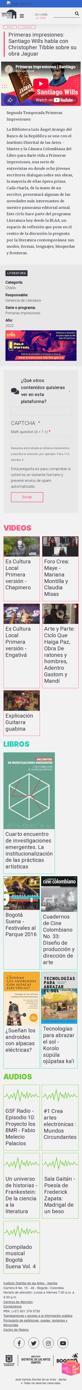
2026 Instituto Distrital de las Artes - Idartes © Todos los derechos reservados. (41, 1381)
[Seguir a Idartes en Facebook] (19, 1342)
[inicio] (9, 14)
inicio (10, 27)
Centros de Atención (18, 1301)
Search (77, 17)
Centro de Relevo (16, 1329)
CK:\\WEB (41, 14)
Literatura (27, 27)
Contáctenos (12, 1306)
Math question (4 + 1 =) (29, 432)
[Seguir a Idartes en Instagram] (48, 1342)
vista (22, 568)
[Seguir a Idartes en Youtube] (62, 1342)
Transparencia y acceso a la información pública (37, 1315)
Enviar (27, 497)
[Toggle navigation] (21, 16)
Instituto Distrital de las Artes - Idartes (30, 1283)
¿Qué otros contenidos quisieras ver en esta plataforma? (43, 391)
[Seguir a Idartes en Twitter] (33, 1342)
